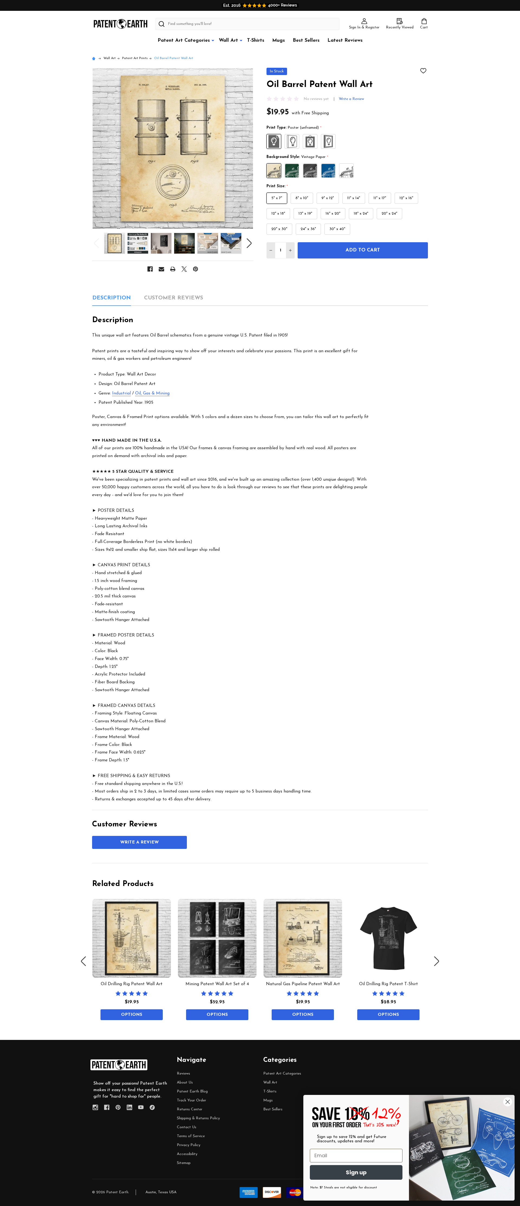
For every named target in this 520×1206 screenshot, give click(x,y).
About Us (185, 1083)
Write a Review (351, 99)
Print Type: (294, 128)
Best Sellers (306, 40)
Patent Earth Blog (192, 1091)
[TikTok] (152, 1107)
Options (131, 1015)
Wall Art (228, 40)
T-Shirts (255, 40)
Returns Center (189, 1109)
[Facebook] (150, 269)
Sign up (356, 1172)
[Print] (173, 269)
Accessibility (187, 1154)
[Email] (161, 269)
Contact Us (186, 1127)
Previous (96, 243)
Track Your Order (191, 1100)
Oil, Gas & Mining (152, 393)
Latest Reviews (345, 40)
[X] (184, 269)
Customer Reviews (173, 298)
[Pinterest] (195, 269)
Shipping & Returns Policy (198, 1118)
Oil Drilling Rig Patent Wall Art (131, 984)
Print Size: (277, 186)
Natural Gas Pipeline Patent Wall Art (303, 984)
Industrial (121, 393)
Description (111, 298)
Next (249, 243)
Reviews (183, 1074)
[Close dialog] (507, 1102)
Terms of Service (191, 1136)
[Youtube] (141, 1107)
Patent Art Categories (184, 40)
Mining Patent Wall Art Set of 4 (217, 984)
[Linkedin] (129, 1107)
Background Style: (297, 157)
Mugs (278, 40)
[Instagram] (95, 1107)
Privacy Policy (188, 1145)
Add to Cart (363, 250)
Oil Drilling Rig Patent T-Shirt (388, 984)
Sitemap (184, 1163)
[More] (213, 40)
